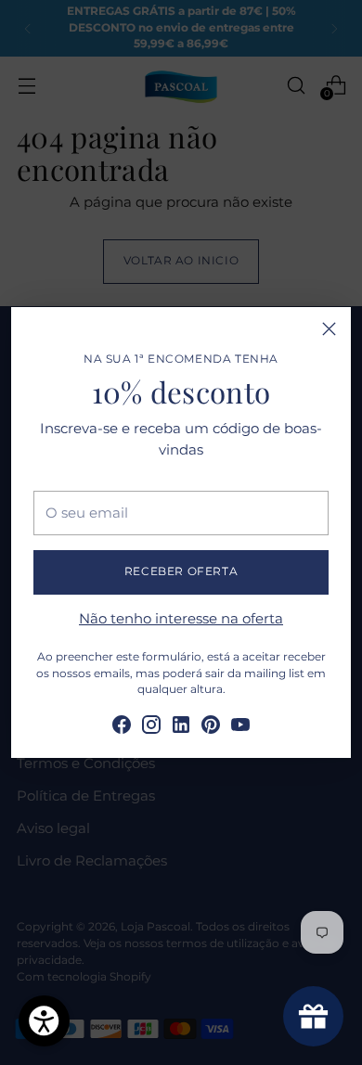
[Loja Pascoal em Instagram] (151, 727)
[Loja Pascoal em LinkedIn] (181, 727)
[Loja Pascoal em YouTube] (240, 727)
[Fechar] (329, 328)
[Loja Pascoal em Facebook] (121, 727)
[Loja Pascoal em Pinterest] (211, 727)
